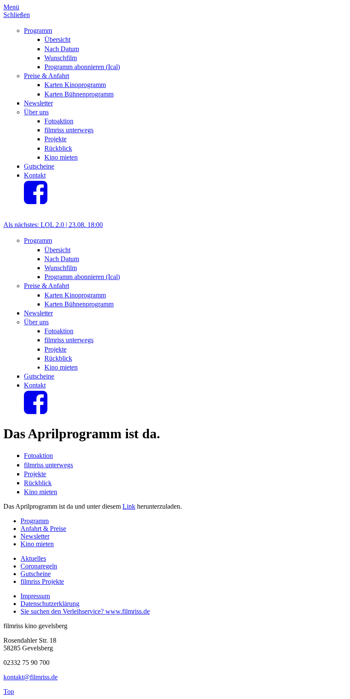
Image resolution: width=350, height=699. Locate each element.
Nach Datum (61, 48)
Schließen (16, 14)
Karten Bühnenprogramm (79, 94)
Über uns (36, 112)
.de (146, 611)
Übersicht (57, 39)
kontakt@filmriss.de (30, 677)
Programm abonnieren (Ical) (82, 66)
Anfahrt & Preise (43, 528)
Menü (11, 7)
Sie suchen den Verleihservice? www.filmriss (81, 611)
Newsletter (38, 103)
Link (128, 506)
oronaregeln (41, 566)
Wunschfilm (60, 57)
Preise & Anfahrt (46, 75)
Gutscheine (39, 166)
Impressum (35, 596)
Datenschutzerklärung (49, 603)
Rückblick (58, 148)
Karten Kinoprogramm (75, 84)
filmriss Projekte (42, 581)
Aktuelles (33, 558)
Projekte (55, 139)
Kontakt (35, 175)
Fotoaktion (58, 121)
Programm (38, 30)
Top (8, 691)
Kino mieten (61, 157)
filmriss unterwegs (68, 130)
